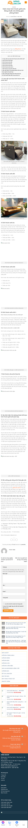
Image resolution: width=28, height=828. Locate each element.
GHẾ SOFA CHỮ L (6, 663)
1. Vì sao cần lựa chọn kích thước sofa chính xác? (13, 59)
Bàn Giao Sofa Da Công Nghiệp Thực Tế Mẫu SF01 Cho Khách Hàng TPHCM (15, 636)
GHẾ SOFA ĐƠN (5, 660)
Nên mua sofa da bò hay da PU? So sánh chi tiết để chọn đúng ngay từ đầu (16, 623)
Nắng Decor (18, 49)
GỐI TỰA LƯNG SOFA (7, 673)
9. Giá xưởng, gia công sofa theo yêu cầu (11, 73)
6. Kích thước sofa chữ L (7, 67)
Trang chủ (3, 775)
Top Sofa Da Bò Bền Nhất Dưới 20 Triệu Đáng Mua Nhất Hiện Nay (15, 628)
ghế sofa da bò (17, 487)
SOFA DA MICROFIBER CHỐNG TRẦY (11, 668)
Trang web (5, 597)
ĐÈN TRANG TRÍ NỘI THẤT (8, 678)
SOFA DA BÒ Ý (5, 652)
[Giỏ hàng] (26, 2)
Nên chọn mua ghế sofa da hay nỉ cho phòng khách (21, 559)
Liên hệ (3, 780)
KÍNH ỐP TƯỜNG (6, 681)
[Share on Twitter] (14, 540)
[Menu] (2, 2)
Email (4, 591)
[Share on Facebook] (11, 540)
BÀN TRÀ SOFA (5, 676)
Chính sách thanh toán (6, 802)
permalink (23, 544)
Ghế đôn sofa (4, 789)
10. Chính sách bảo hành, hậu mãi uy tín (11, 75)
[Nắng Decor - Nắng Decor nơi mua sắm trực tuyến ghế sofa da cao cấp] (14, 2)
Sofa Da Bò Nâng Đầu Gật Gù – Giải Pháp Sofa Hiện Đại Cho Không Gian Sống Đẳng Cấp (16, 642)
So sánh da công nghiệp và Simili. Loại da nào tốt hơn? (7, 559)
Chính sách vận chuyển (6, 805)
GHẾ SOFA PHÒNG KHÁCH (8, 655)
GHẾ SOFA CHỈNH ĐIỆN (7, 665)
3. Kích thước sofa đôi (7, 62)
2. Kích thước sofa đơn (7, 60)
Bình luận (5, 573)
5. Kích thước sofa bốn (7, 65)
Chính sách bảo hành (6, 807)
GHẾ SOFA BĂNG (6, 658)
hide (19, 56)
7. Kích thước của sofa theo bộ (9, 68)
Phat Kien (20, 16)
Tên (4, 585)
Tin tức (14, 7)
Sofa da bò (3, 787)
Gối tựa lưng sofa (5, 791)
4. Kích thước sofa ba (7, 63)
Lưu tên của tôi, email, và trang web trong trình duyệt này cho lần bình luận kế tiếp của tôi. (13, 606)
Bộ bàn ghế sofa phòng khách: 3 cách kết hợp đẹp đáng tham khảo (16, 632)
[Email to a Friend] (16, 540)
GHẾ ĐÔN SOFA (5, 671)
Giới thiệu (3, 776)
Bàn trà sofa (4, 793)
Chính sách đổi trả (5, 804)
